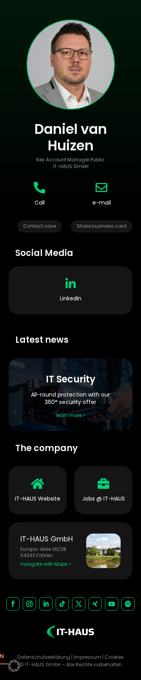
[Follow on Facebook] (13, 604)
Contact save (39, 226)
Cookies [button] (114, 657)
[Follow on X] (78, 604)
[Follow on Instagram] (29, 604)
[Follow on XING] (95, 604)
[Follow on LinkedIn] (45, 604)
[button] (14, 666)
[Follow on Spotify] (128, 604)
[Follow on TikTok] (62, 604)
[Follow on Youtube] (111, 604)
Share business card (102, 226)
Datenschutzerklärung (43, 657)
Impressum (87, 657)
